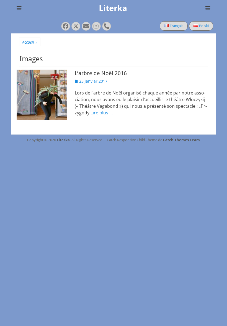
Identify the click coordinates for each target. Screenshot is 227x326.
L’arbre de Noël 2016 (101, 73)
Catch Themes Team (181, 139)
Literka (113, 8)
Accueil (29, 42)
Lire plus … (102, 113)
